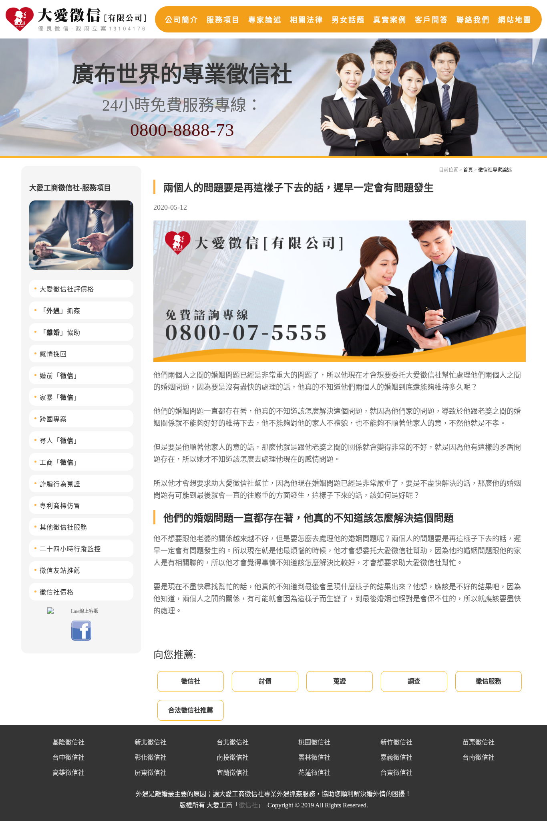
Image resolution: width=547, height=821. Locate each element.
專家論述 (265, 20)
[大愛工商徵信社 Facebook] (81, 639)
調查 (414, 681)
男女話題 (348, 20)
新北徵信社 (151, 742)
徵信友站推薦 (60, 570)
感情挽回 (53, 354)
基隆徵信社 (68, 742)
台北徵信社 (233, 742)
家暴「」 (60, 397)
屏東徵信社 (151, 772)
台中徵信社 (68, 757)
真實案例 (390, 20)
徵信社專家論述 (495, 170)
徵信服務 (488, 681)
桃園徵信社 (314, 742)
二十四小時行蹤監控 (70, 549)
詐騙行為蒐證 (60, 484)
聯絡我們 (473, 20)
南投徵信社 (233, 757)
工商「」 (60, 462)
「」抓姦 (60, 310)
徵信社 (190, 681)
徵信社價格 (57, 592)
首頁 (468, 170)
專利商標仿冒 (60, 505)
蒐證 (339, 681)
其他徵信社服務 (63, 527)
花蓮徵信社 (314, 772)
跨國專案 (53, 419)
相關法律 (307, 20)
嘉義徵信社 (396, 757)
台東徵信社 (396, 772)
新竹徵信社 (396, 742)
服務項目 (223, 20)
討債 (265, 681)
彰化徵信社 (151, 757)
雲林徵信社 (314, 757)
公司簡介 (182, 20)
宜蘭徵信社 (233, 772)
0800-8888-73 (182, 130)
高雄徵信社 (68, 772)
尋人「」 (60, 440)
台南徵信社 (479, 757)
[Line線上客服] (81, 611)
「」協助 (60, 332)
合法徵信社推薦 (190, 710)
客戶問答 (431, 20)
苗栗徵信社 (479, 742)
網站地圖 (515, 20)
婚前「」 (60, 375)
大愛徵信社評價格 (67, 289)
